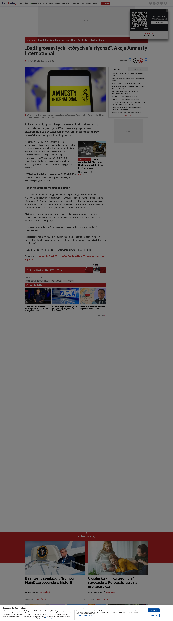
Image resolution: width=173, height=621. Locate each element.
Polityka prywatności (51, 618)
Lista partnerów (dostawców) (84, 615)
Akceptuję (154, 610)
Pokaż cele (154, 615)
